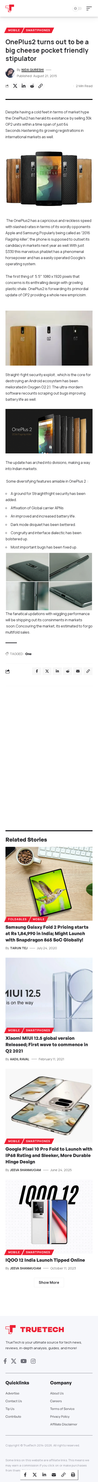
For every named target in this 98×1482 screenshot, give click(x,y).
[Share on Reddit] (32, 86)
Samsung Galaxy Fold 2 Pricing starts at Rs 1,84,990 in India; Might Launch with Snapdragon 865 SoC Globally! (46, 933)
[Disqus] (49, 749)
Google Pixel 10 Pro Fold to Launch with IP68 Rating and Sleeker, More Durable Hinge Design (48, 1155)
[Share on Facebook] (25, 1474)
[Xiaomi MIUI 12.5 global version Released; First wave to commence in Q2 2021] (49, 995)
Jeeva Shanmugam (25, 1170)
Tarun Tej (19, 948)
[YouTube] (23, 1361)
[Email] (54, 1474)
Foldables (17, 919)
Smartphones (38, 30)
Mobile (14, 30)
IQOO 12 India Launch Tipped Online (45, 1260)
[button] (90, 8)
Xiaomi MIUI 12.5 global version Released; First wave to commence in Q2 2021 (46, 1044)
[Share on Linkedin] (23, 86)
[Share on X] (15, 86)
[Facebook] (5, 1361)
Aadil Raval (19, 1059)
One (28, 654)
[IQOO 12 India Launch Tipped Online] (49, 1217)
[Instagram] (33, 1361)
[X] (14, 1361)
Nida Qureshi (32, 70)
